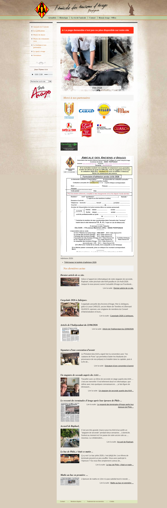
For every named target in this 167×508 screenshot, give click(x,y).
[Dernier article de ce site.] (71, 283)
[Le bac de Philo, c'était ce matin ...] (71, 460)
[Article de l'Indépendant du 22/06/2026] (71, 336)
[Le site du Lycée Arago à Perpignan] (41, 100)
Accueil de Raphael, (70, 426)
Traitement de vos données (95, 501)
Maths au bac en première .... (74, 474)
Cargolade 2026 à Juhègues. (74, 300)
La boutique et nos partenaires (39, 46)
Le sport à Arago (39, 51)
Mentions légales (76, 501)
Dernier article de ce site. (72, 275)
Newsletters (37, 55)
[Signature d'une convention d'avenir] (71, 360)
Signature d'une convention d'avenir (78, 349)
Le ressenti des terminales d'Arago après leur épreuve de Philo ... (91, 400)
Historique (63, 17)
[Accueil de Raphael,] (71, 439)
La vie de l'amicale (78, 17)
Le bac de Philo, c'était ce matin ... (77, 451)
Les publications (39, 31)
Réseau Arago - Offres (107, 17)
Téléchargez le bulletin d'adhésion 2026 (80, 262)
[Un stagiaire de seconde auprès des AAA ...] (71, 388)
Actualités (52, 17)
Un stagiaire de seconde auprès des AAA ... (81, 374)
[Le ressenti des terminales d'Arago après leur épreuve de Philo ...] (71, 414)
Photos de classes (39, 35)
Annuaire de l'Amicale (41, 27)
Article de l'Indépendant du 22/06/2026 (79, 324)
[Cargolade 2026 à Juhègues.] (71, 311)
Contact (92, 17)
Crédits (112, 501)
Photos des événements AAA (41, 40)
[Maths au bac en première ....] (71, 483)
